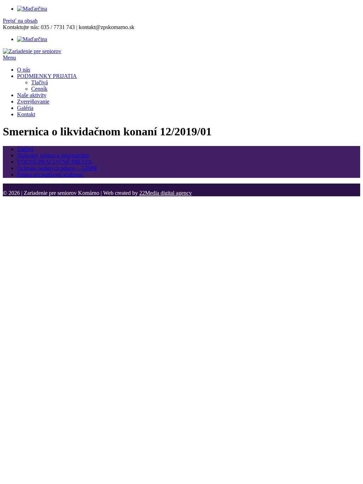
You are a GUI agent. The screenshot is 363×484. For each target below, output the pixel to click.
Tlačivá (39, 82)
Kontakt (26, 114)
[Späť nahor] (5, 187)
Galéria (25, 108)
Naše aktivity (31, 95)
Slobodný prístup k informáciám (53, 155)
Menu (9, 58)
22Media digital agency (165, 193)
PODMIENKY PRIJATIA (47, 76)
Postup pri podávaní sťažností (50, 174)
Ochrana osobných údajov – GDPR (57, 168)
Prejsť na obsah (20, 21)
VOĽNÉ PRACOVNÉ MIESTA (54, 162)
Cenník (39, 89)
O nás (23, 70)
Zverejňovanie (33, 102)
